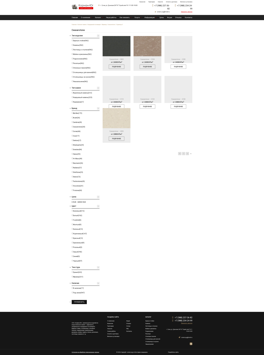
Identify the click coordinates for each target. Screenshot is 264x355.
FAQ (127, 328)
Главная (75, 17)
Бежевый (78, 211)
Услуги (137, 17)
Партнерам (151, 2)
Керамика (78, 102)
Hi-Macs (77, 159)
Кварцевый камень (82, 97)
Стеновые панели (81, 68)
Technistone (79, 181)
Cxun (76, 136)
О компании (85, 17)
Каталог (98, 17)
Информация (149, 17)
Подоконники (80, 59)
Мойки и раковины (82, 54)
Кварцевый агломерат (94, 24)
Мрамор (104, 24)
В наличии (78, 288)
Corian (76, 131)
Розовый (77, 247)
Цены (161, 17)
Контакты (188, 17)
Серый (77, 252)
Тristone (77, 190)
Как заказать (125, 17)
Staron (77, 177)
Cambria (77, 122)
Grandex (77, 150)
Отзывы (178, 17)
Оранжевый (78, 243)
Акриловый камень (82, 93)
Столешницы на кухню (84, 77)
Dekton (77, 140)
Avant (76, 118)
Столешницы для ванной (84, 72)
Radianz (77, 168)
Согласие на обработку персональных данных (85, 352)
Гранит (77, 272)
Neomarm (78, 163)
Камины (78, 45)
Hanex (76, 154)
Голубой (77, 220)
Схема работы (111, 331)
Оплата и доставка (171, 2)
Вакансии (142, 2)
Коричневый (80, 234)
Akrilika (77, 113)
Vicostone (78, 186)
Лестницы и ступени (83, 50)
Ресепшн (78, 63)
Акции (169, 17)
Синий (76, 256)
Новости (160, 2)
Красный (78, 238)
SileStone (78, 172)
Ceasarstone (111, 24)
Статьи (128, 326)
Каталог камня (82, 24)
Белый (77, 215)
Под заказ (79, 293)
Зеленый (78, 229)
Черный (77, 261)
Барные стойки (81, 41)
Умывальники (80, 81)
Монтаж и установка (186, 2)
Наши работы (111, 17)
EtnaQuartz (78, 145)
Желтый (77, 225)
